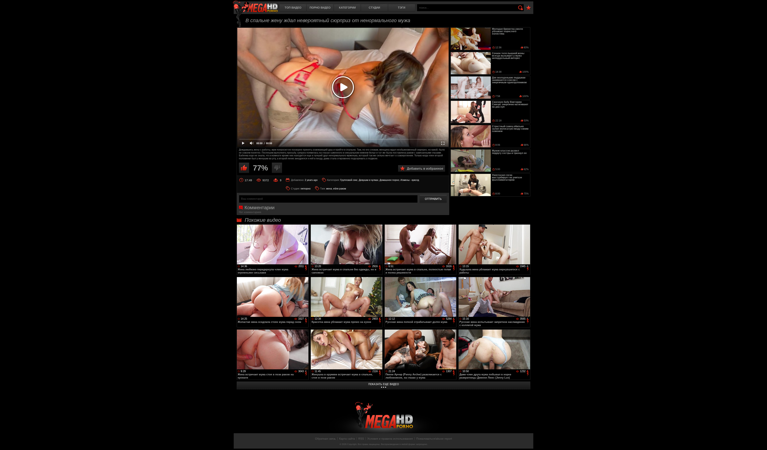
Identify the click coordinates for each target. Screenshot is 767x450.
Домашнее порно (389, 180)
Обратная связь (325, 438)
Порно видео (320, 7)
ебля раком (339, 188)
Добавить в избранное (425, 168)
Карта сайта (347, 438)
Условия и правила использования (390, 438)
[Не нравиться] (277, 168)
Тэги (401, 7)
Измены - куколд (409, 180)
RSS (361, 438)
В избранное (528, 8)
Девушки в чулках (368, 180)
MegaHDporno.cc (255, 7)
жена (329, 188)
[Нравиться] (244, 168)
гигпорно (306, 188)
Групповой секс (349, 180)
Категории (347, 7)
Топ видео (293, 7)
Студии (374, 7)
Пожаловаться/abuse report (434, 438)
